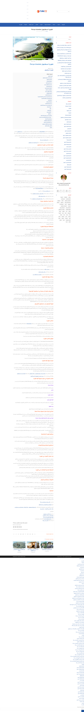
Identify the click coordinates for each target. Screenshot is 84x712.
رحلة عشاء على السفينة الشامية (79, 580)
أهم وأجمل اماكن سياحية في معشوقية (64, 60)
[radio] (21, 527)
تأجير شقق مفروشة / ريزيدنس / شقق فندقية (77, 604)
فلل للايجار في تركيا (81, 612)
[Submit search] (82, 711)
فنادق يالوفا (69, 164)
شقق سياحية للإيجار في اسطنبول (78, 599)
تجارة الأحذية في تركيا (80, 646)
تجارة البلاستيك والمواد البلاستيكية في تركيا (77, 661)
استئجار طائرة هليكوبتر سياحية (79, 620)
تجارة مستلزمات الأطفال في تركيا (78, 659)
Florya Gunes (29, 323)
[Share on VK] (23, 534)
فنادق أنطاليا (82, 675)
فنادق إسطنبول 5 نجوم (67, 137)
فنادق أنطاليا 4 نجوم (67, 124)
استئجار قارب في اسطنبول (79, 622)
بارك (66, 211)
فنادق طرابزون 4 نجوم (67, 155)
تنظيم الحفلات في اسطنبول (79, 594)
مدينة (64, 220)
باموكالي (63, 211)
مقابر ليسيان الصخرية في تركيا (48, 517)
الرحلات (58, 24)
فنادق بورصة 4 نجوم (67, 142)
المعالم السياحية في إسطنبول (66, 117)
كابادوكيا (66, 218)
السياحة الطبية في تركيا (80, 606)
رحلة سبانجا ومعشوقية (32, 507)
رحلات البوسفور (32, 373)
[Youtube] (57, 191)
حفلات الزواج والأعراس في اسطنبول (78, 598)
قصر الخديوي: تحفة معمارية (47, 549)
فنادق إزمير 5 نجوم (81, 696)
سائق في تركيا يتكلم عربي (37, 274)
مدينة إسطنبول (19, 131)
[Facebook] (66, 191)
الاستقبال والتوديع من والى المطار (78, 591)
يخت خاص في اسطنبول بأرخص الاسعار (37, 376)
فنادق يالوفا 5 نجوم (67, 169)
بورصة (60, 211)
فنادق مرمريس (68, 160)
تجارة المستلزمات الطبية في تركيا (78, 640)
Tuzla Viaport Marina (39, 188)
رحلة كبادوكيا (26, 507)
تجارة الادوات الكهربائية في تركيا (79, 657)
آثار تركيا (62, 197)
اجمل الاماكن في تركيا (67, 202)
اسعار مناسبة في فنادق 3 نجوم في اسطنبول (33, 550)
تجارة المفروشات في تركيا (79, 649)
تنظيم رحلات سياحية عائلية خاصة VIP (78, 625)
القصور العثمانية (68, 209)
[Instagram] (63, 191)
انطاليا (69, 211)
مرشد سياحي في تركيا (80, 609)
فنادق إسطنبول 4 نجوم (67, 135)
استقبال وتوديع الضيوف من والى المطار (45, 504)
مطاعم (61, 220)
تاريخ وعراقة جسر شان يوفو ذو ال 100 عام (64, 47)
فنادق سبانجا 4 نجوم (81, 688)
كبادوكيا (63, 218)
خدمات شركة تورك (68, 119)
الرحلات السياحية (68, 106)
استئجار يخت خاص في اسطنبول (79, 593)
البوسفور (69, 204)
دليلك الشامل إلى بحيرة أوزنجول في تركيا (64, 53)
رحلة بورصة (42, 508)
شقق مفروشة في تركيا (80, 601)
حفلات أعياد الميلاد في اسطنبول (79, 596)
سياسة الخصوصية (67, 556)
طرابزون (63, 216)
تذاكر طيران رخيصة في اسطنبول (38, 193)
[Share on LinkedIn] (28, 534)
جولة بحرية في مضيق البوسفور (40, 373)
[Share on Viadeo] (16, 534)
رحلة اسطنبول (81, 575)
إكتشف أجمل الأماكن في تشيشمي (65, 85)
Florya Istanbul (42, 131)
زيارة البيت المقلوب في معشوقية (65, 58)
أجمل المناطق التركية (47, 518)
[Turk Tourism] (42, 11)
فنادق (59, 216)
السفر (66, 204)
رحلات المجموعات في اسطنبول (37, 198)
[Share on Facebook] (32, 534)
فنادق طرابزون (68, 153)
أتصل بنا (20, 24)
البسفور (58, 202)
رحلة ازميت (82, 570)
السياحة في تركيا (81, 619)
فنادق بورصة (82, 680)
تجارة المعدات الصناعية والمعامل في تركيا (77, 656)
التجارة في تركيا (81, 636)
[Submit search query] (58, 11)
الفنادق (37, 24)
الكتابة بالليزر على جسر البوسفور (78, 607)
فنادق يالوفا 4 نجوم (67, 167)
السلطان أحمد (61, 204)
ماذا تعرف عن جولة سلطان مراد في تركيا (64, 45)
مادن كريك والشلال (68, 73)
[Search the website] (63, 11)
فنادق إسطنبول (68, 133)
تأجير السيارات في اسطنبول (33, 142)
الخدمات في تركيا (81, 617)
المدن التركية (31, 24)
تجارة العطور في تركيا (80, 648)
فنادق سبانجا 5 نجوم (67, 151)
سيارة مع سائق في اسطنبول (79, 585)
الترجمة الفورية (81, 627)
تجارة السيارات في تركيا (80, 651)
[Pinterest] (60, 191)
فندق (69, 218)
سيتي (66, 216)
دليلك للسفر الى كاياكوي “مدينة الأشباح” (64, 95)
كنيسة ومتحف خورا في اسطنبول (65, 83)
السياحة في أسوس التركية (66, 71)
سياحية (69, 216)
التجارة (41, 24)
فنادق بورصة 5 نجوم (67, 144)
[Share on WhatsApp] (14, 534)
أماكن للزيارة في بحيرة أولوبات (66, 66)
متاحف (59, 218)
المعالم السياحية (48, 24)
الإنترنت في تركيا (45, 520)
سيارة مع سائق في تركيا (80, 586)
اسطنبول (62, 202)
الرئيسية (63, 24)
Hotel (69, 197)
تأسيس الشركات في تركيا (80, 615)
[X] (69, 191)
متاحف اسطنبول (68, 220)
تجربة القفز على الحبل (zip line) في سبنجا (19, 550)
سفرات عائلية (47, 269)
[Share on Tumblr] (18, 534)
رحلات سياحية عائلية (42, 196)
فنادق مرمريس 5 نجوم (67, 162)
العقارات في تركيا (81, 614)
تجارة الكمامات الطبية (80, 641)
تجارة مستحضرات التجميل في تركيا (78, 643)
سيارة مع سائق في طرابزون (79, 588)
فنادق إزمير (69, 128)
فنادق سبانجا (68, 146)
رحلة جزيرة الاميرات (80, 564)
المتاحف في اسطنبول (61, 209)
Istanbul (65, 197)
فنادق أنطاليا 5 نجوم (67, 126)
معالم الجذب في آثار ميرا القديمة (48, 515)
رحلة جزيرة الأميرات (48, 508)
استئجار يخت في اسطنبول (21, 373)
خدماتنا (54, 24)
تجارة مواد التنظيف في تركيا (79, 654)
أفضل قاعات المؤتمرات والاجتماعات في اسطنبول (76, 628)
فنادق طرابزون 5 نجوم (67, 158)
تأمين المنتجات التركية (80, 638)
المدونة (25, 24)
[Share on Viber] (25, 534)
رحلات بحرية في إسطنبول (80, 578)
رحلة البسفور (82, 573)
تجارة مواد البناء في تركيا (80, 662)
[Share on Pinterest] (30, 534)
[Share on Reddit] (21, 534)
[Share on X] (35, 534)
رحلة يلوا (82, 572)
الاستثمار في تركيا (81, 630)
